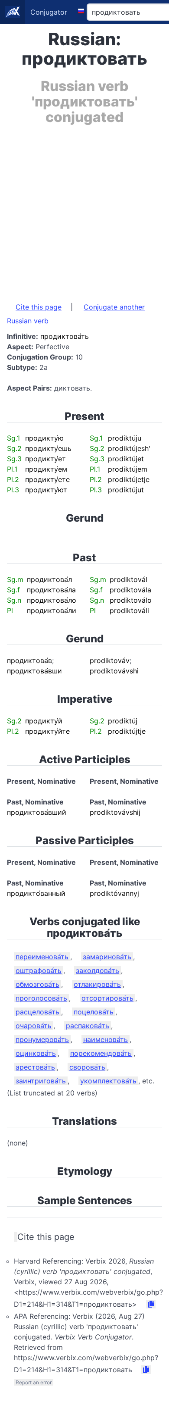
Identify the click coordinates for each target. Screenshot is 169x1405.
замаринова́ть (107, 956)
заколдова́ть (97, 970)
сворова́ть (87, 1067)
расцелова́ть (37, 1012)
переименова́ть (42, 956)
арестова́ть (35, 1067)
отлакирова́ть (97, 984)
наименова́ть (105, 1039)
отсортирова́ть (107, 998)
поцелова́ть (94, 1012)
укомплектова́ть (108, 1080)
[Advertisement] (84, 209)
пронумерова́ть (42, 1039)
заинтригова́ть (41, 1080)
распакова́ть (87, 1025)
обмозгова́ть (37, 984)
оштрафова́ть (39, 970)
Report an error (34, 1382)
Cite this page (39, 307)
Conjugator (48, 12)
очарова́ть (34, 1025)
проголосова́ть (41, 998)
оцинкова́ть (36, 1053)
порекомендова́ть (101, 1053)
